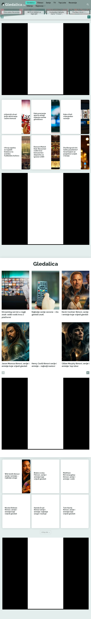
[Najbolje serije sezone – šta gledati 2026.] (45, 290)
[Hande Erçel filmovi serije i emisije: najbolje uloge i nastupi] (55, 511)
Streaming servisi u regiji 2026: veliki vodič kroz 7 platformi (14, 314)
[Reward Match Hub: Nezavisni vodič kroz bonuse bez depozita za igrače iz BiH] (55, 152)
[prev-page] (2, 16)
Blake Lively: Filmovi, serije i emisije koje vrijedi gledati (40, 476)
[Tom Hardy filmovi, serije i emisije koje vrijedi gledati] (84, 511)
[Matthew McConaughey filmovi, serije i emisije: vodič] (84, 476)
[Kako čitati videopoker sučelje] (85, 117)
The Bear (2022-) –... (79, 12)
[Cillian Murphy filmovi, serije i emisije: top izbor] (75, 341)
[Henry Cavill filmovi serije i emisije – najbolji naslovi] (45, 341)
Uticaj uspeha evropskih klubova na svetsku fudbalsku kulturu (11, 152)
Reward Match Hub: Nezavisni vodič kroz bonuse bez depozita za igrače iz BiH (40, 152)
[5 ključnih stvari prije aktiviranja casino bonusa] (26, 117)
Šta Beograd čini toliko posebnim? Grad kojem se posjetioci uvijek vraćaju (70, 152)
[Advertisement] (45, 58)
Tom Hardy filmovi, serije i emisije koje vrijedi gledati (69, 511)
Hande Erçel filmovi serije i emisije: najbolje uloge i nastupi (41, 511)
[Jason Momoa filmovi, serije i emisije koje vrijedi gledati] (15, 341)
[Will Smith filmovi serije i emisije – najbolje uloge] (26, 476)
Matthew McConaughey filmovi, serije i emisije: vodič (69, 476)
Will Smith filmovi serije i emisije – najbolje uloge (12, 476)
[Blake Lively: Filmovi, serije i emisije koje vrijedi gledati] (55, 476)
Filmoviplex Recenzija (11, 12)
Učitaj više (44, 532)
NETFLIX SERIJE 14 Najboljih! (34, 13)
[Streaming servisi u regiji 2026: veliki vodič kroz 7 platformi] (15, 290)
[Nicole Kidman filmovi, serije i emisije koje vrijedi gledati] (26, 511)
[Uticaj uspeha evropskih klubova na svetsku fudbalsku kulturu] (26, 152)
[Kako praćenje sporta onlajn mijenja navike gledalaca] (55, 117)
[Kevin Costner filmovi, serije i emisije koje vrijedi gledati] (75, 290)
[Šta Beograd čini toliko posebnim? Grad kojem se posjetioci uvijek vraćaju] (85, 152)
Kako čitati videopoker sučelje (68, 116)
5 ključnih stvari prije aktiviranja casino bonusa (10, 116)
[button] (88, 4)
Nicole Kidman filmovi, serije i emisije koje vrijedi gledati (11, 511)
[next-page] (88, 16)
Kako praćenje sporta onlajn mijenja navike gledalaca (40, 116)
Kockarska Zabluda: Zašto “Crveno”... (57, 13)
